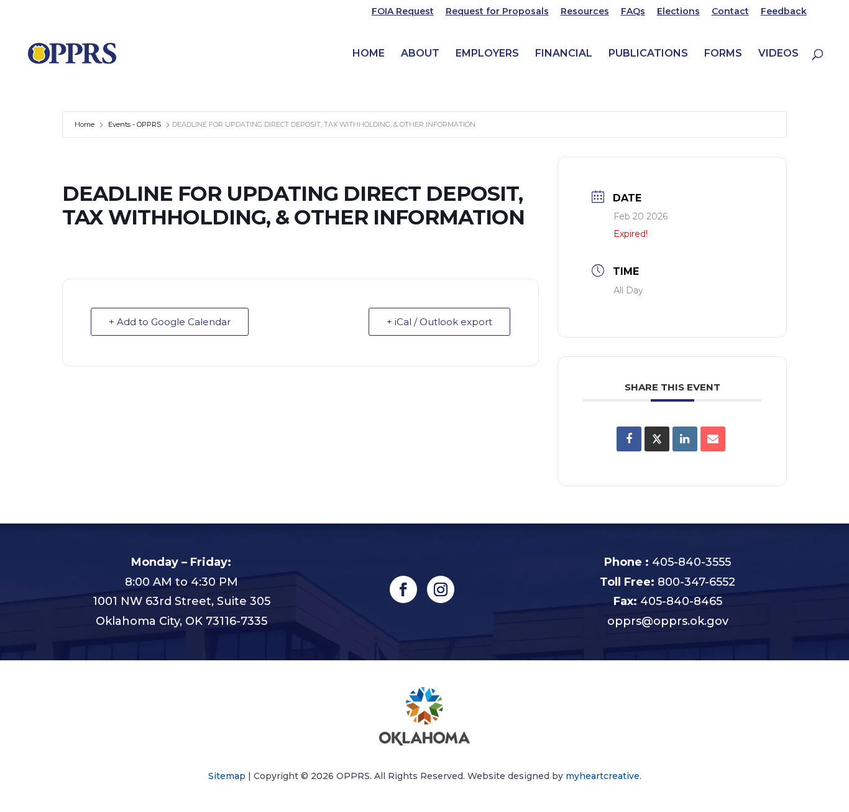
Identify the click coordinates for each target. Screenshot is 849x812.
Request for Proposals (497, 12)
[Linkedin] (684, 439)
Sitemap (227, 776)
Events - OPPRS (134, 124)
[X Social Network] (657, 439)
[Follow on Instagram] (440, 589)
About (420, 54)
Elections (678, 12)
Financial (563, 54)
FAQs (633, 12)
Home (368, 54)
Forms (723, 54)
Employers (487, 54)
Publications (648, 54)
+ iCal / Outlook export (439, 322)
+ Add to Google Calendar (170, 322)
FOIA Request (403, 12)
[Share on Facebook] (629, 439)
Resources (585, 12)
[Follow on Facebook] (403, 589)
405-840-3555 (691, 562)
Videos (778, 54)
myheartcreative (603, 776)
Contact (730, 12)
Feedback (784, 12)
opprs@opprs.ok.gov (667, 621)
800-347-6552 (696, 582)
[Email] (712, 439)
